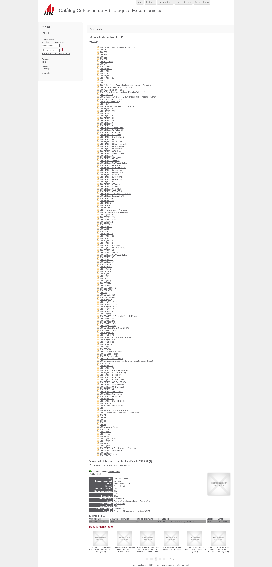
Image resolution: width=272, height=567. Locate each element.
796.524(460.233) (108, 323)
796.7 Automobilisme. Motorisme (114, 410)
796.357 (103, 83)
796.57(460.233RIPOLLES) (112, 387)
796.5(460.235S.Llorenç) (111, 99)
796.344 (103, 64)
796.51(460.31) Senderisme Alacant (115, 194)
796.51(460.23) (106, 123)
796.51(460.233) (107, 139)
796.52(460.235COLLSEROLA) (113, 255)
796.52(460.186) (107, 236)
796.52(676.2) (106, 278)
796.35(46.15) (106, 71)
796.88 (103, 425)
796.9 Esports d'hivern (109, 427)
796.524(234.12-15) (108, 304)
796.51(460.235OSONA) (110, 175)
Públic (92, 474)
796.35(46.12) (106, 69)
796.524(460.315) (108, 340)
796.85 (103, 420)
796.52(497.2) (106, 267)
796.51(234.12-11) (108, 109)
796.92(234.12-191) (108, 439)
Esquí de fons (119, 504)
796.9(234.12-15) (107, 429)
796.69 (103, 408)
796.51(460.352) (107, 198)
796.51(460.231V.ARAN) (110, 135)
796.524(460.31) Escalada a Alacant (115, 337)
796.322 (103, 52)
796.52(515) (105, 269)
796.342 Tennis (106, 62)
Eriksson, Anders (215, 552)
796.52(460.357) (107, 262)
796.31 (103, 50)
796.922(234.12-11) (108, 455)
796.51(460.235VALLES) (111, 179)
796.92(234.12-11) (108, 436)
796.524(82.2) (106, 347)
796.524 (103, 293)
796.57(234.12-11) (108, 363)
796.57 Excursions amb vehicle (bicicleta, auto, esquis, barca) (126, 361)
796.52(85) (105, 285)
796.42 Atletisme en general (112, 90)
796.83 (103, 417)
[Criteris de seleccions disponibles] (91, 465)
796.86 (103, 422)
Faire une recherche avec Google (170, 565)
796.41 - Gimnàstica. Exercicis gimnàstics (118, 87)
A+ (48, 26)
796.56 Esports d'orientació (111, 359)
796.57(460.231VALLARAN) (112, 380)
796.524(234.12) (107, 309)
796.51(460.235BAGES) (110, 158)
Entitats (150, 2)
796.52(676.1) (106, 276)
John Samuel (114, 472)
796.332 (103, 59)
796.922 (117, 506)
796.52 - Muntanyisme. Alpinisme (114, 212)
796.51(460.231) (107, 125)
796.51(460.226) (107, 120)
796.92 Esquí (105, 434)
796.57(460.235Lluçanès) (111, 394)
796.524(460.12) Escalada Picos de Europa (119, 316)
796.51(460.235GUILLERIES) (113, 168)
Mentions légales (140, 565)
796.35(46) (105, 76)
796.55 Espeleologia (109, 354)
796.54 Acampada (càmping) (112, 351)
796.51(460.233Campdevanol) (113, 144)
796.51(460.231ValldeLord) (112, 137)
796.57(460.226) (107, 368)
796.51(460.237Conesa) (110, 184)
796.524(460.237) (108, 330)
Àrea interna (202, 2)
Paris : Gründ (119, 486)
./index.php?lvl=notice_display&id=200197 (132, 511)
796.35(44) (105, 66)
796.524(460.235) (108, 326)
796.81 (103, 415)
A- (43, 26)
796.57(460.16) (106, 366)
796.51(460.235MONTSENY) (112, 172)
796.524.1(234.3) (107, 295)
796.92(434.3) (106, 446)
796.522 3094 (106, 290)
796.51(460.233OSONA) (110, 151)
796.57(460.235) (107, 389)
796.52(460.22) (106, 238)
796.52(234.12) (106, 222)
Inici (140, 2)
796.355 (103, 80)
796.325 (103, 57)
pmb (188, 565)
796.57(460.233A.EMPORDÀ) (113, 382)
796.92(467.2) (106, 453)
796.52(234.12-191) (108, 219)
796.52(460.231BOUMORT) (112, 245)
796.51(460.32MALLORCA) (112, 196)
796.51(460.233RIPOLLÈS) (112, 153)
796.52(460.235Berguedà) (111, 252)
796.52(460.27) (106, 260)
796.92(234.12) (106, 441)
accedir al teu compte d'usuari (54, 42)
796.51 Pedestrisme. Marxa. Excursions (117, 106)
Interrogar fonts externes (119, 465)
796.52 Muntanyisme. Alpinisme (113, 210)
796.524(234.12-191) (109, 307)
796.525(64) (105, 349)
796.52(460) (105, 264)
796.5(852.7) (105, 104)
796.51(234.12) (106, 113)
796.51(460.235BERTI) (110, 161)
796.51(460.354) (107, 201)
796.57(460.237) (107, 399)
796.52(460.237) (107, 257)
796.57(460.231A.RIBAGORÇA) (114, 370)
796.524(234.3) (106, 311)
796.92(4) (104, 443)
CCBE (151, 565)
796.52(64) (105, 274)
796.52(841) (105, 283)
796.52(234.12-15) (108, 217)
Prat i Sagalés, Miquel (171, 548)
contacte (46, 73)
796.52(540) (105, 271)
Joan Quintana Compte (147, 550)
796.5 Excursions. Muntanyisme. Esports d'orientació (122, 92)
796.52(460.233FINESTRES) (112, 248)
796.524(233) (106, 300)
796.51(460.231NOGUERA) (112, 128)
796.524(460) (106, 344)
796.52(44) (105, 229)
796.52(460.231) (107, 243)
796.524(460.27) (107, 333)
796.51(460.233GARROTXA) (112, 146)
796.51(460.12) (106, 116)
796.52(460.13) (106, 234)
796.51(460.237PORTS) (110, 189)
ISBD (99, 474)
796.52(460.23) (106, 241)
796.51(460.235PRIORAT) (111, 177)
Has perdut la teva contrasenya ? (56, 53)
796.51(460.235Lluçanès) (111, 170)
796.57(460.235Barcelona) (111, 392)
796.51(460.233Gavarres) (111, 149)
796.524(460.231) (108, 321)
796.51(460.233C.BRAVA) (111, 142)
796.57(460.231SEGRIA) (111, 375)
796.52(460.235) (107, 250)
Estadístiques (183, 2)
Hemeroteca (165, 2)
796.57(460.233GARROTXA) (112, 384)
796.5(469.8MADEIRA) (110, 102)
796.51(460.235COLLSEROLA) (113, 163)
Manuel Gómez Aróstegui (195, 549)
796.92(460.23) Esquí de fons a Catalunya (118, 448)
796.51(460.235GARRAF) (111, 165)
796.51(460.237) (107, 182)
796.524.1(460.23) (108, 297)
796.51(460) (105, 203)
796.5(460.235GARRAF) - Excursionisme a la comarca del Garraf (128, 97)
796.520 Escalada (108, 288)
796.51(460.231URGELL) (111, 132)
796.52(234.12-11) (108, 215)
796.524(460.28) (107, 335)
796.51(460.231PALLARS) (111, 130)
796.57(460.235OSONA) (110, 396)
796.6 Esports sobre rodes (111, 406)
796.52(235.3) (106, 227)
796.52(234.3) (106, 224)
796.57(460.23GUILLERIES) (112, 401)
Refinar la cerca (101, 465)
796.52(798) (105, 281)
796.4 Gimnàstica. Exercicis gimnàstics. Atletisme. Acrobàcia (125, 85)
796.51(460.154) (107, 118)
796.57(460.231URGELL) (111, 377)
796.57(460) (105, 403)
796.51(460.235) (107, 156)
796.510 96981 (106, 208)
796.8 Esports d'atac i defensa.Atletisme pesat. (120, 413)
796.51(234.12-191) (108, 111)
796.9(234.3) (105, 432)
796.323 (103, 54)
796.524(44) (105, 314)
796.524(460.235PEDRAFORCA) (114, 328)
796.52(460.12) (106, 231)
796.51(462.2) (106, 205)
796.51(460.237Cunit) (109, 186)
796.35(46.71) (106, 73)
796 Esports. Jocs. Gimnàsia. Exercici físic (118, 47)
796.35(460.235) (107, 78)
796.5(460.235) (106, 95)
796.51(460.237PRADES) (111, 191)
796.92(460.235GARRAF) (111, 450)
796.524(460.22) (107, 318)
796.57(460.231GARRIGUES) (113, 373)
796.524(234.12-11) (108, 302)
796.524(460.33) (107, 342)
